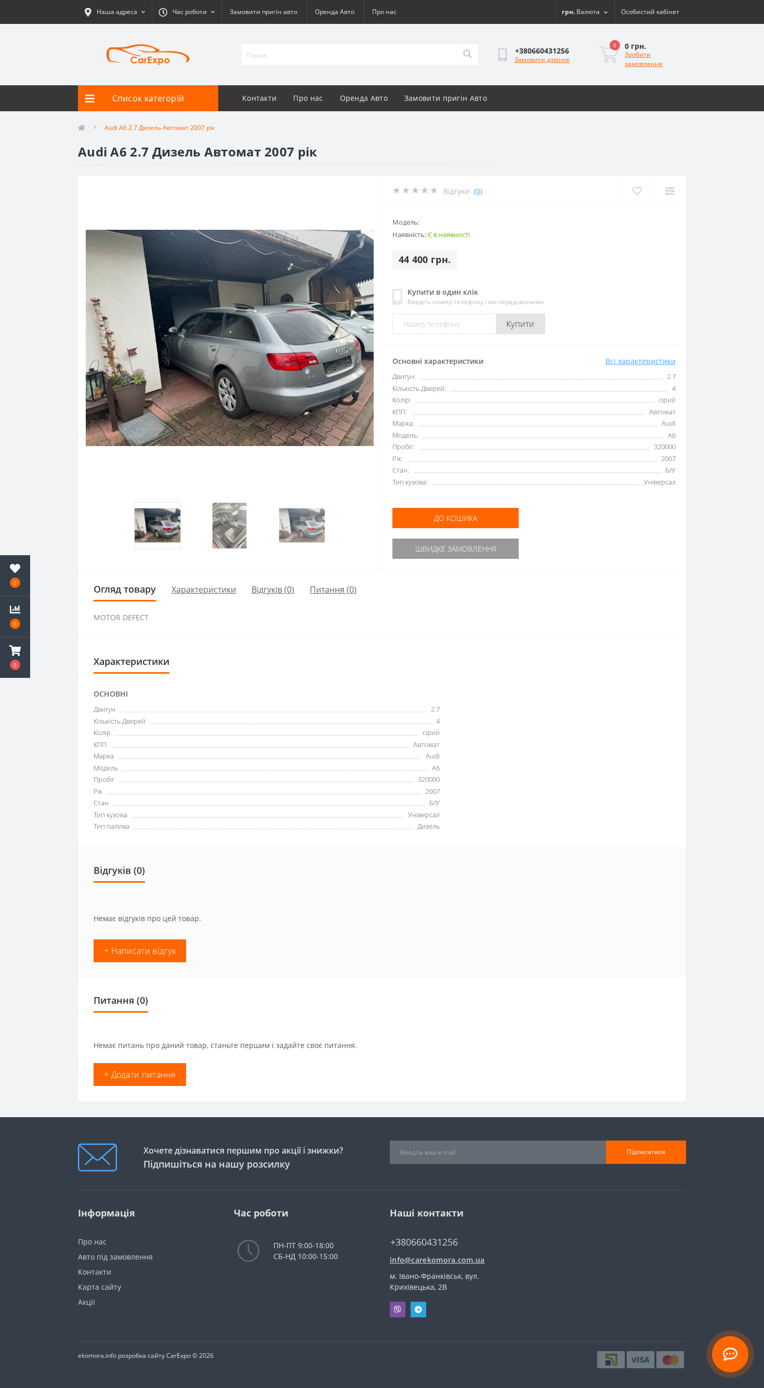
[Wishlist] (637, 191)
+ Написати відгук (140, 951)
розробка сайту (141, 1355)
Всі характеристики (640, 361)
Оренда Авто (334, 11)
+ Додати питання (140, 1074)
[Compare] (669, 191)
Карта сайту (99, 1287)
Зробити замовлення (644, 59)
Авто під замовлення (115, 1257)
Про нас (384, 11)
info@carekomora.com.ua (437, 1260)
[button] (15, 657)
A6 (436, 767)
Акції (86, 1302)
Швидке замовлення (455, 549)
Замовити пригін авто (263, 11)
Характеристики (204, 589)
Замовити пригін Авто (445, 98)
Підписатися (646, 1151)
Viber (397, 1309)
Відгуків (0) (273, 589)
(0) (478, 191)
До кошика (455, 518)
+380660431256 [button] (424, 1242)
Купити (520, 324)
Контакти (259, 98)
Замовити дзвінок (542, 59)
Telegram (418, 1309)
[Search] (467, 54)
